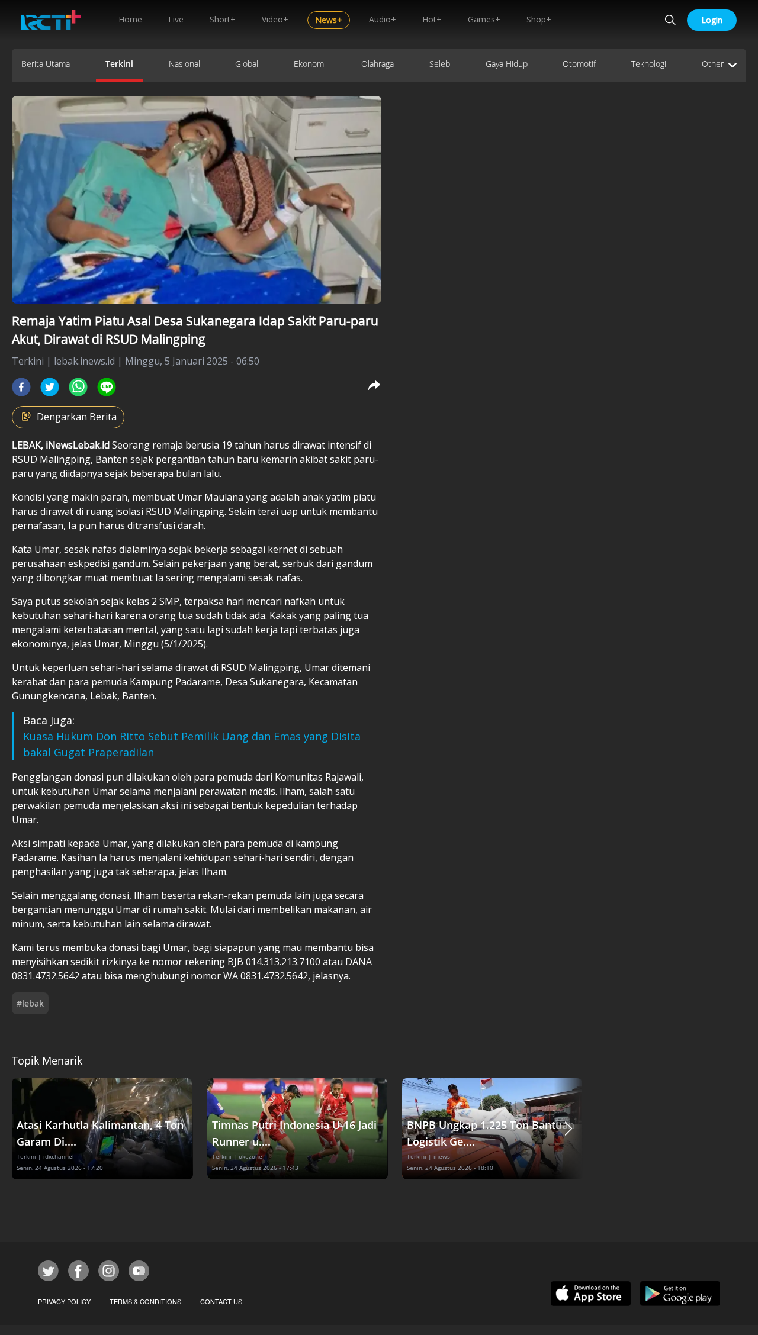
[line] (106, 387)
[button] (568, 1128)
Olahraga (377, 63)
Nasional (184, 63)
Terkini (119, 63)
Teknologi (648, 63)
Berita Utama (45, 63)
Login (711, 19)
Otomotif (579, 63)
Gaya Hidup (507, 63)
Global (246, 63)
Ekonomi (310, 63)
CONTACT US (221, 1301)
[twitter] (49, 387)
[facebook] (21, 387)
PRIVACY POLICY (64, 1301)
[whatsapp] (78, 387)
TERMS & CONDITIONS (145, 1301)
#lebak (30, 1003)
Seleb (439, 63)
